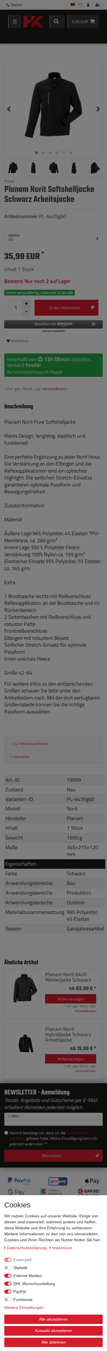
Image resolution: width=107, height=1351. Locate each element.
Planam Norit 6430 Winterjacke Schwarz (68, 977)
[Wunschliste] (81, 5)
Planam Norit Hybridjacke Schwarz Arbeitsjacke (68, 1034)
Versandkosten (55, 389)
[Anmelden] (89, 5)
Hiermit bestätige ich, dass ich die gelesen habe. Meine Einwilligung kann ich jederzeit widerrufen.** (53, 1138)
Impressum (62, 1248)
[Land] (72, 5)
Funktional (22, 1299)
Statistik (20, 1267)
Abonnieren (51, 1155)
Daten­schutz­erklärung (27, 1248)
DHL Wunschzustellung (34, 1283)
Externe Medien (27, 1275)
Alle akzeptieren (53, 1319)
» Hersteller (20, 757)
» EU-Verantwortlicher (29, 743)
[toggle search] (57, 21)
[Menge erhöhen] (26, 304)
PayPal (19, 1291)
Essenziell (22, 1259)
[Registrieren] (98, 5)
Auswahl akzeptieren (53, 1330)
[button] (53, 326)
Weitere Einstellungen (24, 1307)
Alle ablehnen (53, 1342)
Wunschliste (19, 341)
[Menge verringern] (26, 312)
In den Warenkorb (65, 308)
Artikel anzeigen (70, 999)
